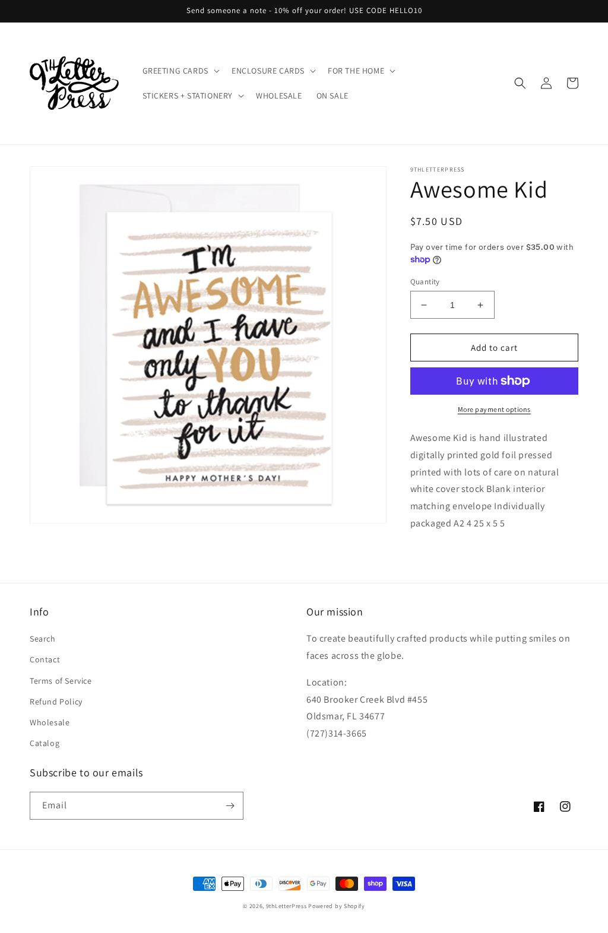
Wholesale (49, 722)
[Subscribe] (230, 806)
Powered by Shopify (336, 906)
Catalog (44, 743)
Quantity (425, 282)
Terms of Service (61, 680)
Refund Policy (56, 701)
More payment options (494, 409)
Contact (45, 659)
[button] (179, 70)
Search (43, 638)
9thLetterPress (286, 906)
